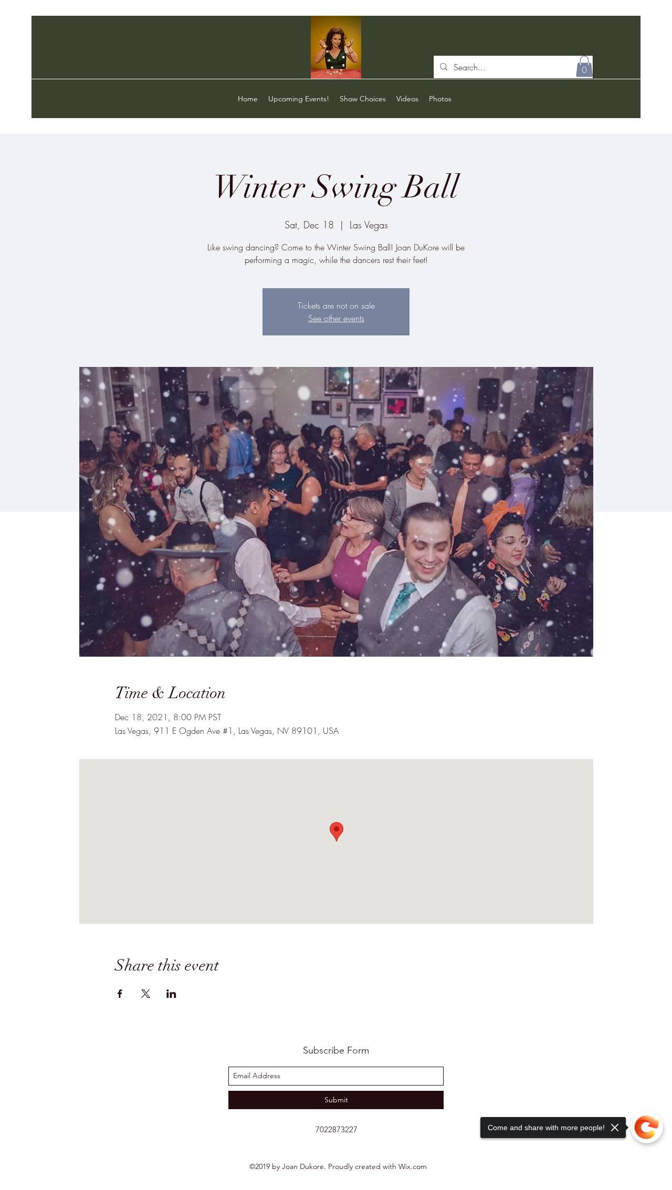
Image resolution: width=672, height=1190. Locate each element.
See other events (336, 318)
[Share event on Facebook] (120, 993)
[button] (584, 66)
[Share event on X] (146, 993)
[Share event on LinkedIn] (171, 993)
